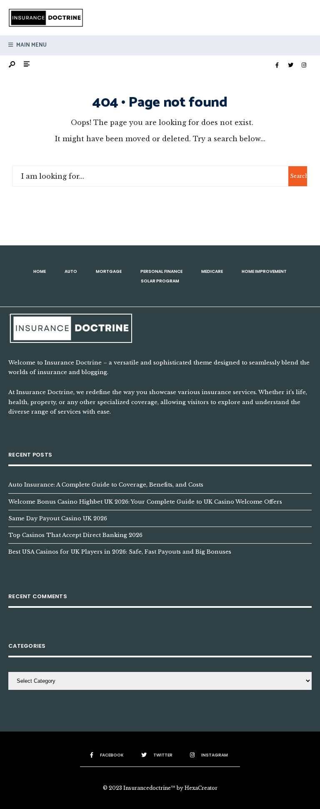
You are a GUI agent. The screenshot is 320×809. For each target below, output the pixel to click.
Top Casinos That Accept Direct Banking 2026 (75, 535)
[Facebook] (277, 65)
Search (298, 176)
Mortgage (109, 271)
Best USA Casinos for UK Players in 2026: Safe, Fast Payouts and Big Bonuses (119, 551)
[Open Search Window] (12, 65)
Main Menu (31, 45)
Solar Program (160, 281)
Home (39, 271)
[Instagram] (303, 65)
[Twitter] (290, 65)
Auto (71, 271)
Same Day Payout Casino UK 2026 (57, 518)
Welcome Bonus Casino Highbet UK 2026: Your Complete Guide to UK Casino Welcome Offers (145, 501)
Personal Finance (161, 271)
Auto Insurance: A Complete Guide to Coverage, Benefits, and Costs (105, 484)
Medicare (212, 271)
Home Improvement (264, 271)
